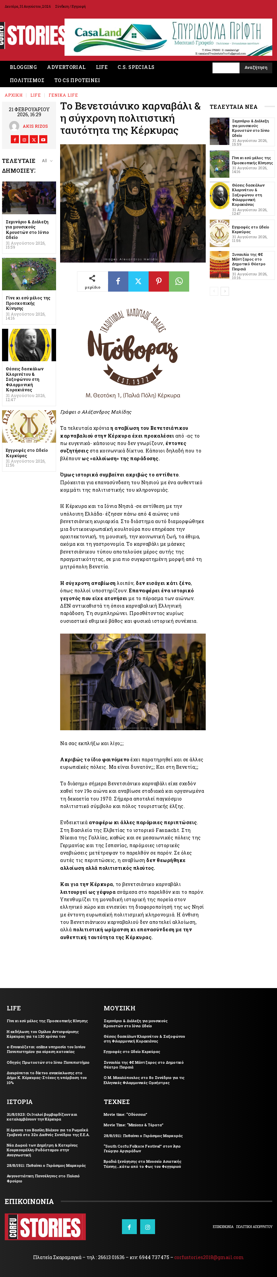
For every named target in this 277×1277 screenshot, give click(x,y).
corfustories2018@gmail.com (209, 1257)
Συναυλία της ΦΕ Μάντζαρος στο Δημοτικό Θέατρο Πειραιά (249, 261)
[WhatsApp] (179, 281)
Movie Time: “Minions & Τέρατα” (133, 1124)
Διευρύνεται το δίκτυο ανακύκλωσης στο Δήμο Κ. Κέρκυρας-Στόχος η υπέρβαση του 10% (47, 1077)
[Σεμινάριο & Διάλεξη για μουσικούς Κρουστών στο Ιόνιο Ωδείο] (29, 197)
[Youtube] (43, 139)
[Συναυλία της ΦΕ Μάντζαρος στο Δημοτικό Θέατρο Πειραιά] (219, 264)
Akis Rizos (35, 126)
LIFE (35, 95)
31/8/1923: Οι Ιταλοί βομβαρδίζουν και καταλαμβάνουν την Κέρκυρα (42, 1117)
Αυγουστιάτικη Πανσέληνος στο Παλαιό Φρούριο (43, 1178)
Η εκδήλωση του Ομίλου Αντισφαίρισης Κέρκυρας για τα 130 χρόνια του (43, 1034)
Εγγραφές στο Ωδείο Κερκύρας (27, 452)
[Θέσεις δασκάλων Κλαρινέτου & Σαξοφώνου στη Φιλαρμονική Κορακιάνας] (29, 345)
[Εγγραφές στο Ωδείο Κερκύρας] (29, 426)
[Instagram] (24, 139)
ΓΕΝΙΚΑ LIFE (63, 95)
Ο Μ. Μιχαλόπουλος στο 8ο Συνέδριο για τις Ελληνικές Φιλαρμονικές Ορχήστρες (144, 1080)
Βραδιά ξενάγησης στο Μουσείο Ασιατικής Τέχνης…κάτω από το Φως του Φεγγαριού (142, 1164)
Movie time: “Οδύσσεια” (125, 1114)
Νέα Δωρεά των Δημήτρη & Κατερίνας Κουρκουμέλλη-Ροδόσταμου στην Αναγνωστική (42, 1150)
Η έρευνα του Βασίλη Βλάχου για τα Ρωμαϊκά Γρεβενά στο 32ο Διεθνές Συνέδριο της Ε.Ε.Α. (48, 1132)
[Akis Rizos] (16, 126)
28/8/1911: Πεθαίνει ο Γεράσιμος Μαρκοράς (46, 1165)
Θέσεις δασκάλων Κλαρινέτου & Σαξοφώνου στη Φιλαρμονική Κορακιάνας (25, 379)
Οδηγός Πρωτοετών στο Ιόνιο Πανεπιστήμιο (48, 1062)
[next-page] (225, 291)
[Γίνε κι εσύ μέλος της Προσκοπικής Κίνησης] (29, 274)
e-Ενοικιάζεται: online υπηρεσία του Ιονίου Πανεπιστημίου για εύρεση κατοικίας (46, 1049)
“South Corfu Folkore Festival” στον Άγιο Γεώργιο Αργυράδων (142, 1148)
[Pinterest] (159, 281)
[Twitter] (34, 139)
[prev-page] (214, 291)
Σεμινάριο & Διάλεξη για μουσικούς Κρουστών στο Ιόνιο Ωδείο (27, 229)
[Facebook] (15, 139)
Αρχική (14, 95)
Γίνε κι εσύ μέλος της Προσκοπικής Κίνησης (28, 303)
